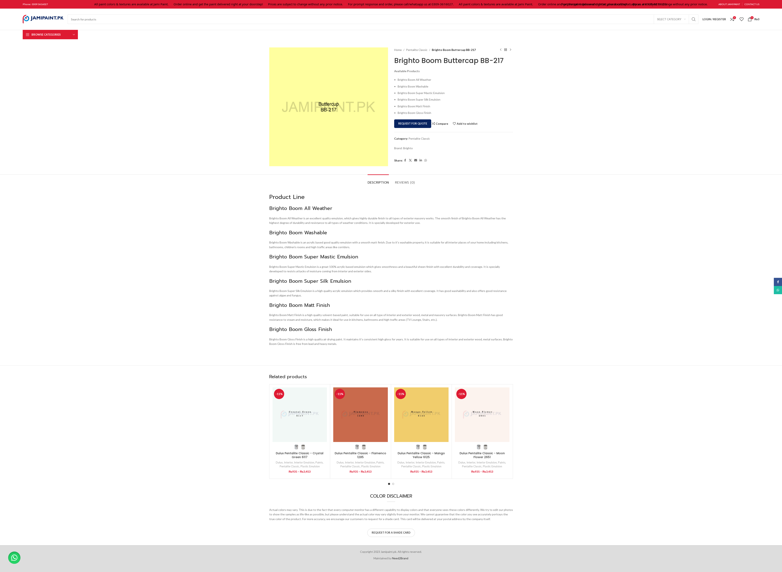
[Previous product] (500, 49)
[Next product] (510, 49)
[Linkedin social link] (420, 160)
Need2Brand (400, 558)
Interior (288, 462)
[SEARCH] (693, 19)
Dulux (279, 462)
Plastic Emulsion (310, 466)
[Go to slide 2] (393, 484)
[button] (14, 558)
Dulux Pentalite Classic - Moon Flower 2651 (482, 455)
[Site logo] (43, 19)
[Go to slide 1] (389, 484)
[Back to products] (505, 49)
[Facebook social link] (405, 160)
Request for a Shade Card (391, 532)
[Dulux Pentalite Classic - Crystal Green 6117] (300, 414)
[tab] (378, 180)
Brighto (408, 148)
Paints (319, 462)
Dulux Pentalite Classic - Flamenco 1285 (360, 455)
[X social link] (410, 160)
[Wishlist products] (741, 19)
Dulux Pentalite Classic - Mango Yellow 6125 (421, 455)
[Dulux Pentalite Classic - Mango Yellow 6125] (421, 414)
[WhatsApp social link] (425, 160)
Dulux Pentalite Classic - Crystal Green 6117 (299, 455)
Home (398, 50)
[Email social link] (415, 160)
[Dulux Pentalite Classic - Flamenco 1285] (360, 414)
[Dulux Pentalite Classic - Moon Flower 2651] (482, 414)
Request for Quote (412, 123)
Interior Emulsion (304, 462)
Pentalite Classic (416, 50)
